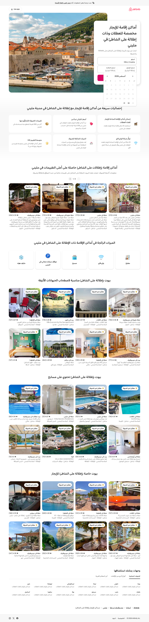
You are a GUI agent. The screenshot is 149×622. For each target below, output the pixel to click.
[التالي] (70, 179)
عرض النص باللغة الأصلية (63, 3)
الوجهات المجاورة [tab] (134, 576)
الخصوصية (121, 618)
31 (124, 103)
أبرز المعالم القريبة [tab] (101, 576)
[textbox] (127, 70)
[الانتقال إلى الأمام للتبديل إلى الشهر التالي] (107, 76)
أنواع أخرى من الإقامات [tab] (118, 576)
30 (129, 103)
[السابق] (79, 179)
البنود (114, 618)
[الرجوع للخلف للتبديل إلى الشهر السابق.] (132, 76)
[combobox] (117, 62)
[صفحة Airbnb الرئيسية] (134, 9)
